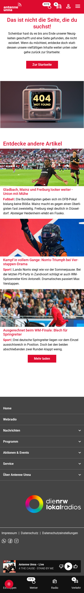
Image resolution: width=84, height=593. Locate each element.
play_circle (68, 566)
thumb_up (75, 566)
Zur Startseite (42, 64)
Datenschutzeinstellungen (60, 533)
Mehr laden (42, 358)
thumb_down (61, 566)
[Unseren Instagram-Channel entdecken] (16, 541)
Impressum (9, 533)
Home (7, 408)
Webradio (10, 419)
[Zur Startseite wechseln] (12, 7)
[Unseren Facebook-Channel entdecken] (10, 541)
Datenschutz (29, 533)
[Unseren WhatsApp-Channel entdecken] (4, 541)
